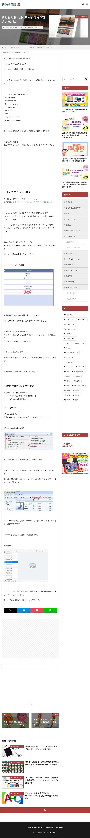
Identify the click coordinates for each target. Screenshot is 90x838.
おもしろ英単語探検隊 (73, 208)
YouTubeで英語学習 (73, 287)
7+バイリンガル (70, 319)
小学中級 (67, 376)
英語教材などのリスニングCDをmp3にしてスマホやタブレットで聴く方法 (41, 747)
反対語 (67, 371)
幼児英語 (69, 276)
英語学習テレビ (71, 253)
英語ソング (72, 293)
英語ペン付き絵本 (74, 248)
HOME (6, 47)
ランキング (81, 367)
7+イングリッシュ (70, 315)
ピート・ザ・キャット (71, 352)
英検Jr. (76, 400)
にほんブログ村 (67, 446)
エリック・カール (70, 329)
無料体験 (67, 390)
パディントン (69, 348)
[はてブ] (23, 610)
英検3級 (67, 395)
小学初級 (77, 376)
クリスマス (68, 334)
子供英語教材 (70, 236)
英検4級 (77, 395)
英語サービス (70, 265)
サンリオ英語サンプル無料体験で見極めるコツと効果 (74, 110)
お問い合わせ (48, 827)
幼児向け (67, 381)
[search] (86, 79)
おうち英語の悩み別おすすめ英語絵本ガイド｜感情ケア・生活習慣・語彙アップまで (74, 184)
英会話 (68, 225)
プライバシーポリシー (34, 827)
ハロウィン (68, 343)
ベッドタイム (69, 367)
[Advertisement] (30, 167)
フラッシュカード (70, 362)
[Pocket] (37, 610)
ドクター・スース (70, 338)
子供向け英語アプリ (35, 27)
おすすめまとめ (69, 324)
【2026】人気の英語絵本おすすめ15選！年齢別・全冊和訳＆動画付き (75, 160)
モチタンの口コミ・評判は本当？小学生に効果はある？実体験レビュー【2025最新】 (42, 763)
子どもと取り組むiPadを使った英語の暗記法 (39, 47)
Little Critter (82, 319)
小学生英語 (70, 282)
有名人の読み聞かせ (80, 385)
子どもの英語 (51, 832)
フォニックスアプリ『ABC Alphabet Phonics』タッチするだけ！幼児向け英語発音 (41, 795)
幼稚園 (67, 385)
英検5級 (67, 400)
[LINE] (50, 610)
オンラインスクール (73, 259)
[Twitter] (10, 610)
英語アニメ (72, 299)
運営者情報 (59, 827)
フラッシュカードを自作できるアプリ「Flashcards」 (33, 202)
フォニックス (70, 219)
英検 (67, 213)
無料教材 (71, 242)
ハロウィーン (80, 343)
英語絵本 (69, 202)
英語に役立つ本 (71, 270)
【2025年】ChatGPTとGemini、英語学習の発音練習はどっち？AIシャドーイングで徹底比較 (41, 780)
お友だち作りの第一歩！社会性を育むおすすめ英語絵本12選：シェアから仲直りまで (74, 135)
